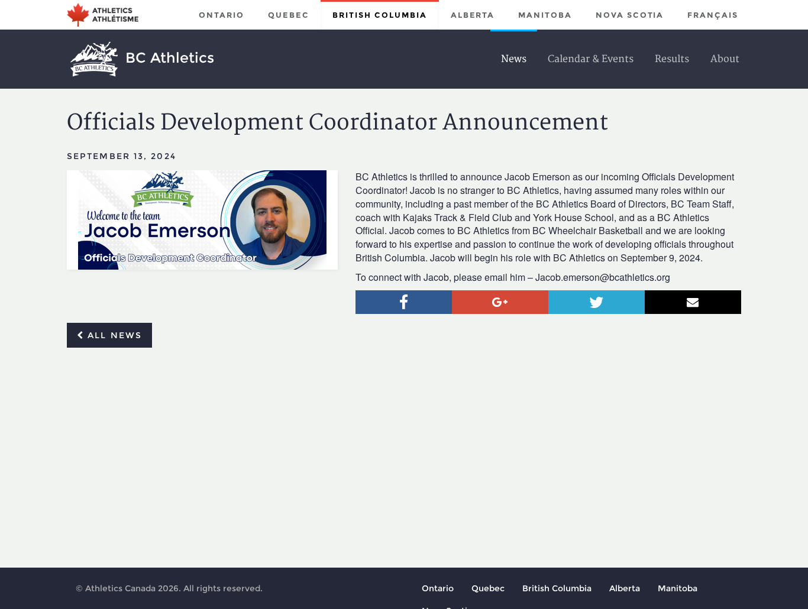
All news (113, 335)
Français (712, 15)
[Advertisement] (404, 445)
